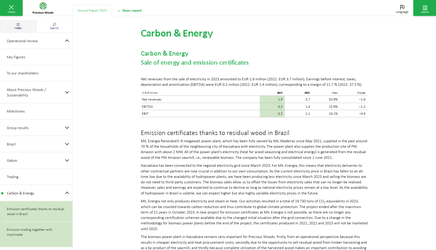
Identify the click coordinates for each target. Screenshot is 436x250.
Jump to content (34, 2)
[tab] (92, 10)
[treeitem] (36, 41)
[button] (11, 8)
